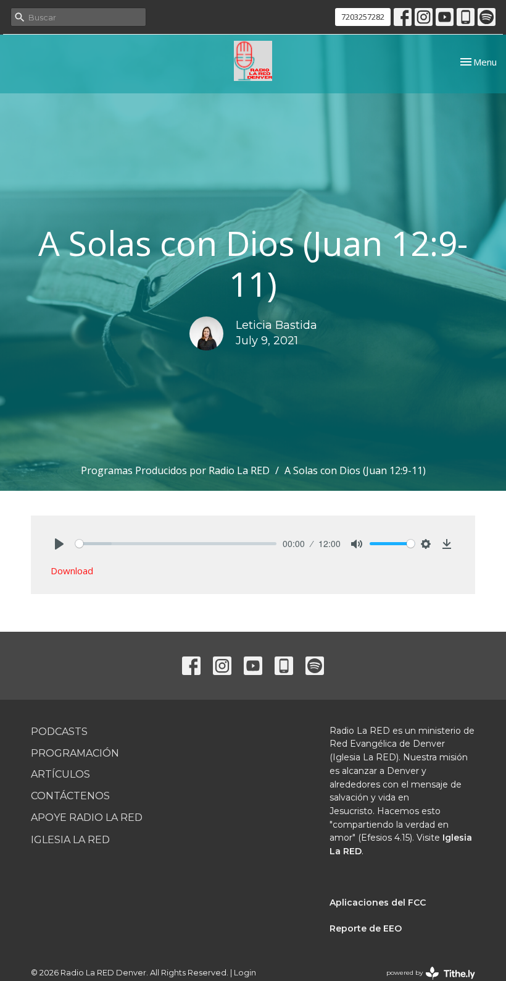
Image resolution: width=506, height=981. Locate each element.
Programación (75, 753)
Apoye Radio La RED (87, 817)
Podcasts (59, 731)
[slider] (175, 544)
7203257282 (362, 16)
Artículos (60, 774)
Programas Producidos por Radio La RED (175, 470)
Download (72, 570)
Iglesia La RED (70, 840)
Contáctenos (70, 796)
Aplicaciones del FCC (378, 902)
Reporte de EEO (366, 928)
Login (245, 972)
